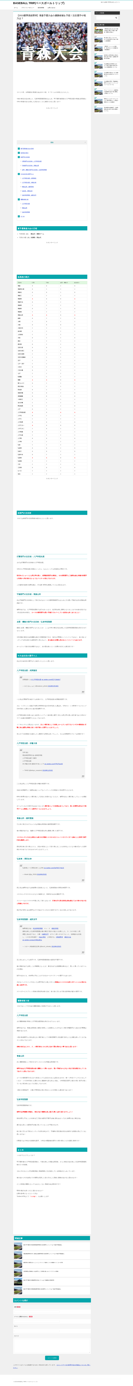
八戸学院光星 (26, 203)
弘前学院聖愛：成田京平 (29, 195)
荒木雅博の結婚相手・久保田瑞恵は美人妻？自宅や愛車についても (111, 109)
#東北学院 (55, 928)
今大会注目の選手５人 (27, 174)
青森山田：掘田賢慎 (28, 186)
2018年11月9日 (48, 770)
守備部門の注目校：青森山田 (30, 165)
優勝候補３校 (24, 199)
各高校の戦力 (24, 153)
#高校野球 (59, 937)
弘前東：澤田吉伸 (27, 191)
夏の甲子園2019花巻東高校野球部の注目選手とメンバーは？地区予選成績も (43, 1245)
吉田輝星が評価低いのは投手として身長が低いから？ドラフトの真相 (41, 1271)
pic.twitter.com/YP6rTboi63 (54, 764)
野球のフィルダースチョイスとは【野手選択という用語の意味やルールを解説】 (111, 100)
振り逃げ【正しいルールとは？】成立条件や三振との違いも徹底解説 (111, 39)
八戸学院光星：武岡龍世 (29, 178)
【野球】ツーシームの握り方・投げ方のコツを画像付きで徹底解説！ (111, 48)
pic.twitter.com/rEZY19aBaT (51, 679)
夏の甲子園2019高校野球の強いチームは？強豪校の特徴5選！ (39, 1280)
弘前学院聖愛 (26, 212)
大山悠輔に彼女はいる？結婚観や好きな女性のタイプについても (111, 74)
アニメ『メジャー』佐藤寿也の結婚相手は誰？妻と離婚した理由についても (111, 91)
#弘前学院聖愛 (38, 928)
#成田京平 (45, 934)
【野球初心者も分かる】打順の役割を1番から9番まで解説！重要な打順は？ (111, 30)
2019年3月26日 (53, 686)
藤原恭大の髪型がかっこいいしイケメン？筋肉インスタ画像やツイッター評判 (43, 1262)
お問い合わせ (51, 7)
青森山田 (24, 208)
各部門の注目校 (25, 157)
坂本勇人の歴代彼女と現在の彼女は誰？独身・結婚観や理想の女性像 (111, 57)
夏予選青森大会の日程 (27, 148)
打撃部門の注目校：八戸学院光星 (32, 161)
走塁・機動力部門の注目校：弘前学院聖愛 (34, 169)
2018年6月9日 (42, 874)
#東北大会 (67, 937)
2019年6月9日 (56, 946)
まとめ (23, 216)
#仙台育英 (42, 937)
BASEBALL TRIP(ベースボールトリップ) (38, 3)
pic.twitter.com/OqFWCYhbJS (54, 868)
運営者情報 (41, 7)
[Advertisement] (52, 77)
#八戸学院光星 (36, 679)
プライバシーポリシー (27, 7)
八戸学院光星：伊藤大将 (29, 182)
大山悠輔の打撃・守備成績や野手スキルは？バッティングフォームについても (111, 83)
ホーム (16, 7)
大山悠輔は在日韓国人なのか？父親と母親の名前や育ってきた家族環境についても (111, 65)
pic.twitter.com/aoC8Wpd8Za (32, 940)
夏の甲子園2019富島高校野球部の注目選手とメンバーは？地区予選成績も (42, 1289)
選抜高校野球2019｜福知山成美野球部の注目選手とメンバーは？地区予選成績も (44, 1253)
